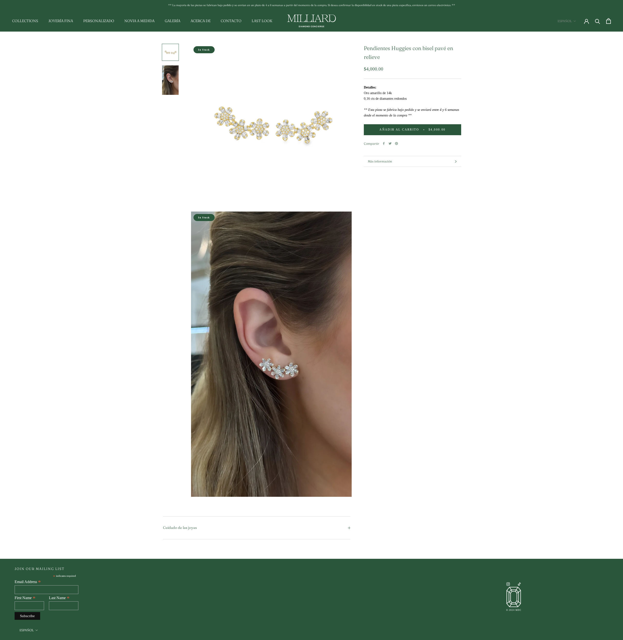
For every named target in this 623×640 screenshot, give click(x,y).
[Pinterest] (396, 143)
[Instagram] (508, 584)
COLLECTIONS (25, 20)
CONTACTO (231, 20)
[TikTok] (519, 584)
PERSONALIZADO (98, 20)
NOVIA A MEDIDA (139, 20)
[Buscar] (597, 21)
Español (565, 21)
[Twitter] (390, 143)
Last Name (59, 598)
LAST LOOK (262, 20)
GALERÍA (172, 20)
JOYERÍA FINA (60, 20)
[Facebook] (383, 143)
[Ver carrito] (608, 21)
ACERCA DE (201, 20)
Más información (380, 161)
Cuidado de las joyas (180, 527)
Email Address (28, 582)
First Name (25, 598)
